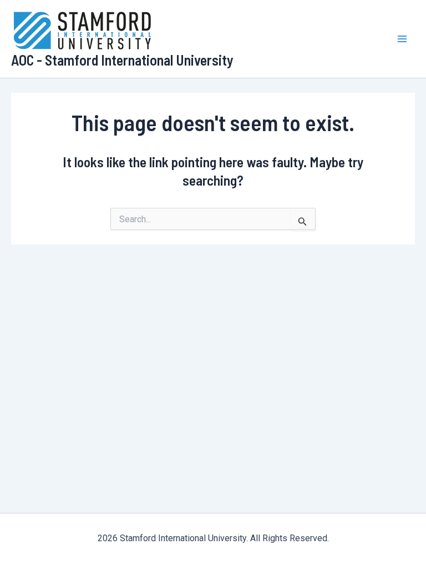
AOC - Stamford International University (122, 59)
